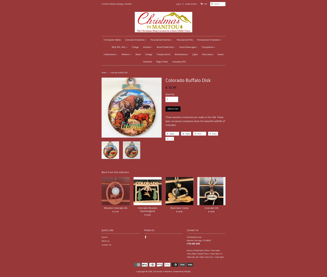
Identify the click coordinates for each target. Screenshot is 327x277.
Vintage (148, 54)
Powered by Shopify (182, 271)
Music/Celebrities (165, 47)
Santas (220, 54)
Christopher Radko (112, 40)
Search (105, 237)
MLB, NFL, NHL (119, 47)
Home (104, 73)
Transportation (163, 54)
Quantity (169, 94)
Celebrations (110, 54)
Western (126, 54)
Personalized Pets (185, 40)
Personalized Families (161, 40)
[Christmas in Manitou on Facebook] (145, 237)
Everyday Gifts (179, 62)
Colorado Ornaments (135, 40)
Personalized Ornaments (208, 40)
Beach (138, 54)
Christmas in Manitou (162, 271)
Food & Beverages (187, 47)
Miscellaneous (181, 54)
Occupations (208, 47)
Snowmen (147, 62)
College (135, 47)
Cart (205, 4)
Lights (195, 54)
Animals (147, 47)
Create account (191, 4)
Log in (178, 4)
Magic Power (162, 62)
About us (105, 241)
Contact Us (106, 245)
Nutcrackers (207, 54)
